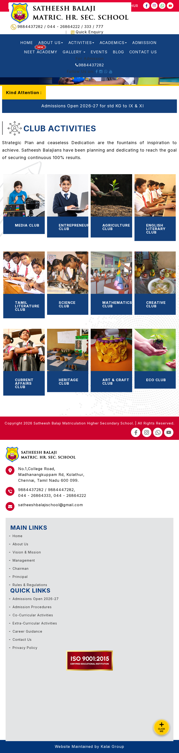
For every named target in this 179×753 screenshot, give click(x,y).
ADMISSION (144, 42)
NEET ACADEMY (40, 52)
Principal (20, 577)
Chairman (21, 568)
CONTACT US (143, 52)
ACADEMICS (112, 42)
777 (99, 26)
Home (18, 536)
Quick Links (30, 591)
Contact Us (22, 639)
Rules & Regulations (30, 585)
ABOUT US (49, 42)
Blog (118, 52)
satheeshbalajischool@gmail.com (50, 504)
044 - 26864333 (34, 495)
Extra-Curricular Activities (35, 623)
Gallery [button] (73, 52)
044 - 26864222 (70, 495)
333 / (90, 26)
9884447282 (61, 489)
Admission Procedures (32, 607)
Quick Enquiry (89, 32)
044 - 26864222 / (65, 26)
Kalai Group (112, 746)
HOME (26, 42)
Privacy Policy (25, 648)
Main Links (28, 528)
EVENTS (99, 52)
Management (24, 560)
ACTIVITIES (80, 42)
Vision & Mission (27, 552)
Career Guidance (27, 631)
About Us (20, 544)
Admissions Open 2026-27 (36, 599)
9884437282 (91, 65)
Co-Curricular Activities (33, 615)
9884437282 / (32, 26)
